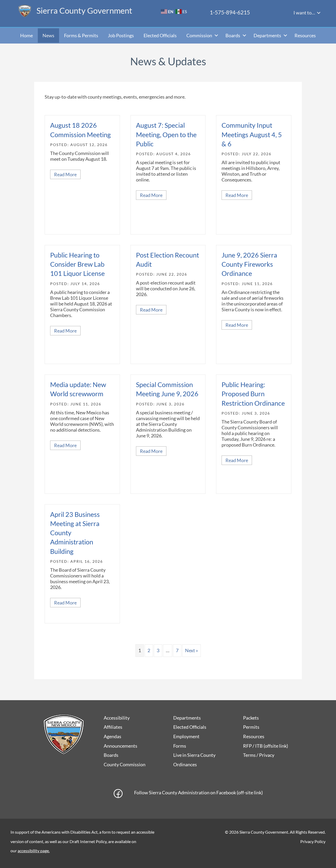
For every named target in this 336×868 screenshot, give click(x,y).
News (48, 35)
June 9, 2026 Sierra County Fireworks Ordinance (249, 264)
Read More (67, 174)
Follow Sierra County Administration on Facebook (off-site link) (198, 792)
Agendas (112, 736)
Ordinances (185, 764)
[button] (318, 12)
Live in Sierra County (194, 755)
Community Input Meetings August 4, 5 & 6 (252, 134)
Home (26, 35)
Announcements (120, 746)
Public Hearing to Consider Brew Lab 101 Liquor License (77, 264)
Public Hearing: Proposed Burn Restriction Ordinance (253, 394)
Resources (305, 35)
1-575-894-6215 (230, 12)
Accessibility (117, 718)
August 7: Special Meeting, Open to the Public (166, 134)
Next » (191, 650)
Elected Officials (160, 35)
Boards (232, 35)
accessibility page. (34, 850)
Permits (251, 727)
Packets (251, 718)
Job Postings (121, 35)
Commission (199, 35)
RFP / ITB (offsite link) (265, 746)
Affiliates (113, 727)
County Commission (124, 764)
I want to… (304, 12)
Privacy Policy (313, 841)
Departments (267, 35)
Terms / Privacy (258, 755)
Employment (186, 736)
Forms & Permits (81, 35)
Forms (179, 746)
